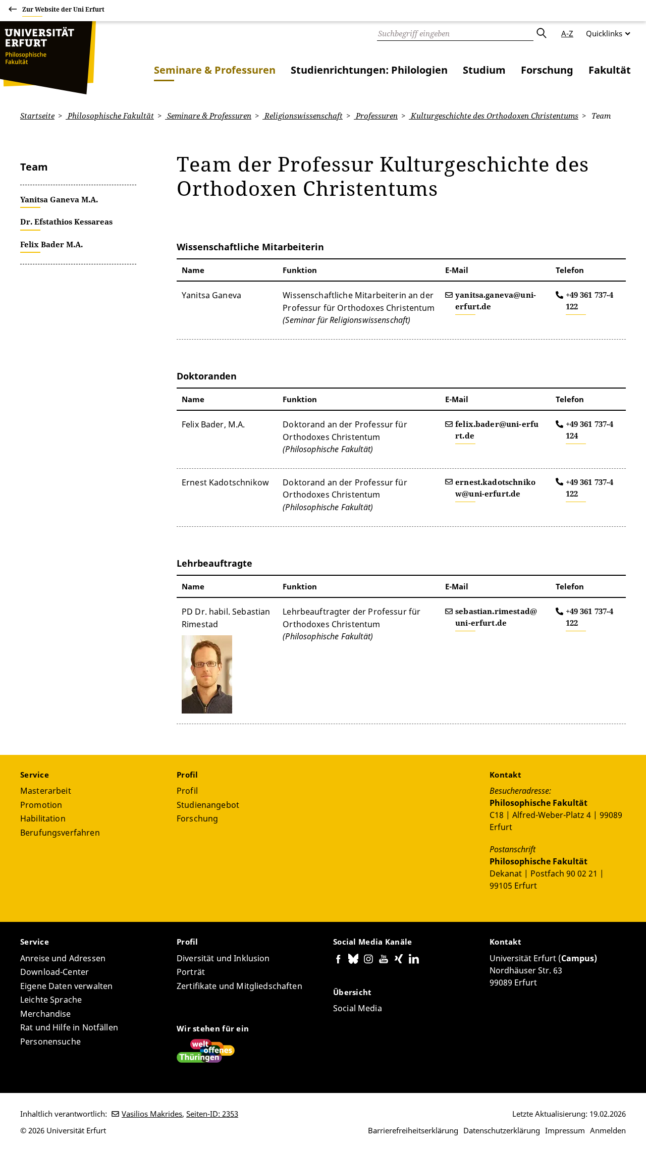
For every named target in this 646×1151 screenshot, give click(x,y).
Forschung (547, 70)
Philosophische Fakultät (110, 116)
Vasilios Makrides (152, 1114)
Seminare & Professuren (215, 70)
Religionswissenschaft (302, 116)
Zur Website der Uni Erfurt (63, 9)
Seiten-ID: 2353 (212, 1114)
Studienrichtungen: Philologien (369, 70)
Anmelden (608, 1130)
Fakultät (609, 70)
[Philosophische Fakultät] (48, 57)
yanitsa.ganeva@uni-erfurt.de (495, 300)
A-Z (567, 33)
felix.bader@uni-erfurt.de (497, 430)
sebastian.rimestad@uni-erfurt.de (496, 617)
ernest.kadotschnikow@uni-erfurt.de (495, 488)
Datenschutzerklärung (501, 1130)
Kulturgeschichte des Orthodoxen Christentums (493, 116)
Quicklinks (604, 33)
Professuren (376, 116)
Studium (484, 70)
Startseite (37, 116)
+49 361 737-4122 (590, 300)
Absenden (541, 33)
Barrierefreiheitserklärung (413, 1130)
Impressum (565, 1130)
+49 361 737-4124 (590, 430)
